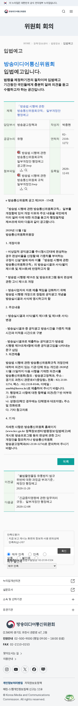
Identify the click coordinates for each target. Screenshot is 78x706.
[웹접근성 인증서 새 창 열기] (69, 696)
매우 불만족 (14, 561)
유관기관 (8, 609)
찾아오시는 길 (11, 653)
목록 (66, 461)
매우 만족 (18, 554)
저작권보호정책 (33, 683)
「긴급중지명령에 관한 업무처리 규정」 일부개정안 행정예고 (37, 499)
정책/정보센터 (41, 43)
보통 (10, 558)
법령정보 (55, 43)
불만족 (26, 558)
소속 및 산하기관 (12, 599)
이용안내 (8, 659)
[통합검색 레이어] (63, 11)
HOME (26, 43)
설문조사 (8, 589)
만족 (36, 554)
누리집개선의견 (11, 581)
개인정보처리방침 (13, 683)
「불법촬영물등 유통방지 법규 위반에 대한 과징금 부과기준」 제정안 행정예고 (36, 479)
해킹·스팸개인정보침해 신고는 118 (22, 689)
